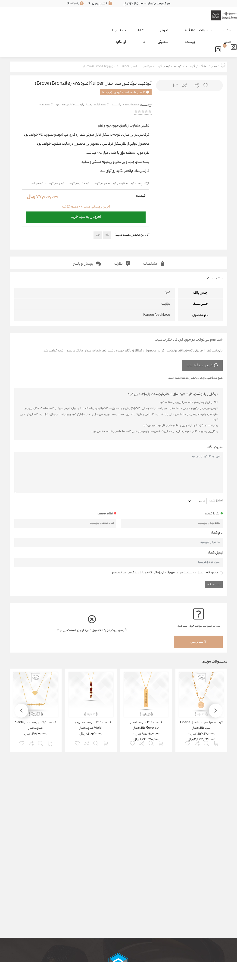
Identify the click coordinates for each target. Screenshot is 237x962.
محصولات (205, 31)
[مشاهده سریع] (206, 742)
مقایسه (184, 85)
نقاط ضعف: (105, 514)
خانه (216, 66)
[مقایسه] (197, 742)
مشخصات (150, 264)
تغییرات (174, 85)
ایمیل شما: (215, 553)
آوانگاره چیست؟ (190, 32)
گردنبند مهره (108, 183)
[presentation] (165, 131)
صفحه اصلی (227, 32)
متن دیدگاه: (214, 447)
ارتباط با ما (140, 32)
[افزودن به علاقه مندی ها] (188, 742)
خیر (98, 235)
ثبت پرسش (197, 642)
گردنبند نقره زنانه (65, 183)
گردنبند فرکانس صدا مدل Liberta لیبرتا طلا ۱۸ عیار (201, 725)
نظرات (118, 264)
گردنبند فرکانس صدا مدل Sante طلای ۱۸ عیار (35, 725)
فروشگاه (204, 66)
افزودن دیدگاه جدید (200, 366)
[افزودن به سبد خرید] (50, 742)
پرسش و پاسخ (83, 264)
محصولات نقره (131, 105)
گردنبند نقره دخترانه (88, 183)
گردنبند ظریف (126, 183)
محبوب (205, 85)
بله (107, 235)
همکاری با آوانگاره (119, 32)
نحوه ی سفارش (163, 32)
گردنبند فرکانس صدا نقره (69, 105)
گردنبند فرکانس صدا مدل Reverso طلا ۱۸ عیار (146, 725)
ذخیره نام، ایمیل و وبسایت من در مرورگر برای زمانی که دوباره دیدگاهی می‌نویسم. (164, 573)
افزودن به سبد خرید (86, 215)
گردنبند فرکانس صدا (97, 105)
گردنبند (190, 66)
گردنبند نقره (173, 66)
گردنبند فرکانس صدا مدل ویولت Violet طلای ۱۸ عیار (91, 725)
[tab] (154, 263)
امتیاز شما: (216, 501)
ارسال (195, 85)
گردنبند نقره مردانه (42, 183)
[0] (219, 48)
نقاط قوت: (212, 514)
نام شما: (217, 533)
